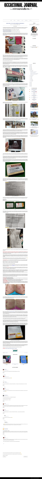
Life (17, 0)
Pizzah (5, 403)
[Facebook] (37, 0)
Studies (14, 0)
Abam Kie (5, 369)
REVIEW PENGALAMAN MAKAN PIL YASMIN (11, 348)
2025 (30, 65)
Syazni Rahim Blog (34, 95)
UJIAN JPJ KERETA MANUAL (34, 134)
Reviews (22, 0)
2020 (30, 69)
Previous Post (25, 456)
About (10, 0)
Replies (5, 374)
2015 (30, 84)
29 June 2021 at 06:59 (6, 429)
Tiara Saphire (34, 97)
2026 (30, 64)
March (31, 79)
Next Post (4, 456)
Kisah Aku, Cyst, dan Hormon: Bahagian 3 (15, 23)
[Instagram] (38, 0)
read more (34, 36)
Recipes (26, 0)
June (31, 77)
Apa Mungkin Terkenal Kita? (34, 99)
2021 (30, 68)
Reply (3, 372)
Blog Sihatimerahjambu (34, 89)
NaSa (5, 388)
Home (11, 20)
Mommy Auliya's (6, 428)
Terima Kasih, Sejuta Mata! (32, 72)
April (31, 78)
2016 (30, 83)
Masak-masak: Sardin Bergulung (33, 71)
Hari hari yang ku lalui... (34, 91)
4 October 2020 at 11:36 (6, 382)
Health (12, 24)
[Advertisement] (18, 14)
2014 (30, 85)
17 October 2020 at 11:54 (6, 410)
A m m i (34, 93)
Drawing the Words (34, 99)
